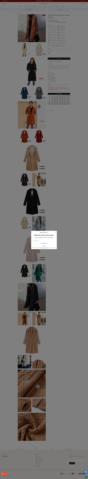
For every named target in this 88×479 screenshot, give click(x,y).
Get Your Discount (44, 243)
